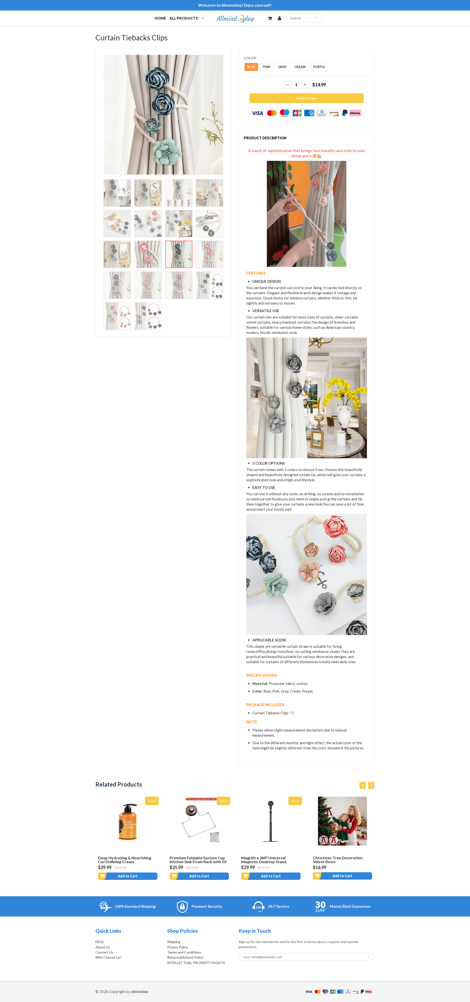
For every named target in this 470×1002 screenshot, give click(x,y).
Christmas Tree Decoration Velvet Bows (290, 859)
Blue (251, 67)
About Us (102, 947)
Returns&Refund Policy (185, 957)
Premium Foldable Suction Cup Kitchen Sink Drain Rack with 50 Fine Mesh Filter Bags (150, 861)
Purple (319, 67)
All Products (183, 18)
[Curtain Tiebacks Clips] (163, 114)
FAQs (99, 942)
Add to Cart (152, 876)
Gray (282, 67)
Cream (300, 67)
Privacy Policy (177, 947)
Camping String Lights (357, 857)
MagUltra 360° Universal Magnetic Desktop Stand (216, 859)
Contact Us (104, 952)
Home (160, 18)
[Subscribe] (368, 957)
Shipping (173, 942)
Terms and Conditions (184, 952)
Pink (266, 67)
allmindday (139, 991)
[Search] (316, 18)
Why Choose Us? (108, 957)
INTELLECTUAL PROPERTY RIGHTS (196, 963)
